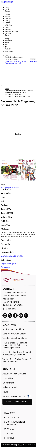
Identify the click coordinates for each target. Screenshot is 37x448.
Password (8, 59)
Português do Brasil (11, 31)
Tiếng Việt (8, 40)
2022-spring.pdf (9, 188)
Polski (7, 28)
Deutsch (7, 13)
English (7, 7)
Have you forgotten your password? (21, 62)
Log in (33, 59)
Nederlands (8, 26)
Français (7, 16)
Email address (9, 57)
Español (7, 15)
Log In (7, 55)
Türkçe (7, 39)
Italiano (7, 20)
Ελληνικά (8, 48)
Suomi (7, 35)
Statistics (8, 94)
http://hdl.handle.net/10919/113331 (12, 256)
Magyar (7, 24)
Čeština (7, 11)
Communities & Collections (14, 90)
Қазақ (7, 42)
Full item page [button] (5, 267)
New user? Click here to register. (17, 61)
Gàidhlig (8, 18)
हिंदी (6, 46)
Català (7, 9)
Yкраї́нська (9, 52)
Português (8, 29)
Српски (7, 50)
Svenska (7, 37)
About (7, 89)
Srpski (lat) (8, 33)
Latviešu (7, 22)
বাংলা (6, 44)
